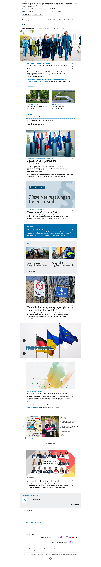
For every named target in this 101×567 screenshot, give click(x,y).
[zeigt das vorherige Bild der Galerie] (24, 340)
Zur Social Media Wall (50, 443)
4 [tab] (52, 354)
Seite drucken (29, 510)
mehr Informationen (28, 11)
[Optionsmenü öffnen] (72, 68)
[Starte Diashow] (24, 353)
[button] (78, 19)
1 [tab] (48, 354)
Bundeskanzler (55, 28)
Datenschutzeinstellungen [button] (71, 554)
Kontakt (59, 19)
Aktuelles (39, 28)
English (49, 19)
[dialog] (50, 8)
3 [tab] (51, 354)
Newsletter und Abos (30, 526)
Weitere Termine (75, 504)
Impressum (48, 554)
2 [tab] (49, 354)
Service (63, 28)
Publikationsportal (30, 534)
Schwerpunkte (47, 28)
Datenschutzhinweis (67, 19)
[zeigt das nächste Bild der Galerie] (76, 340)
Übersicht (63, 554)
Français (54, 19)
